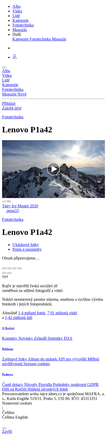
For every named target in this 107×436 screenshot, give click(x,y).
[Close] (4, 428)
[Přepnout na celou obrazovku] (14, 268)
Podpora (7, 374)
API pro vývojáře (73, 359)
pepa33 (12, 210)
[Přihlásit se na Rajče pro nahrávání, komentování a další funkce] (14, 57)
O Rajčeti (8, 328)
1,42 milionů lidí (18, 317)
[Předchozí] (4, 273)
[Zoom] (20, 268)
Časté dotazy (13, 384)
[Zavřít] (4, 268)
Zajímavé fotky (15, 359)
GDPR (93, 384)
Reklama (7, 348)
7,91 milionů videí (62, 313)
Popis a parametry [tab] (27, 249)
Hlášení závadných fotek (48, 389)
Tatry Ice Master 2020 (20, 206)
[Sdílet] (9, 268)
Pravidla (45, 384)
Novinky (26, 338)
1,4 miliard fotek (31, 313)
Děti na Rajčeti (15, 389)
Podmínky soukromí (70, 384)
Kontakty (10, 338)
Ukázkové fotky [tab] (25, 244)
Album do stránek (43, 359)
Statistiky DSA (60, 338)
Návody (31, 384)
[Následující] (9, 273)
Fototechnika (12, 117)
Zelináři (41, 338)
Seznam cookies (36, 364)
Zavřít (7, 431)
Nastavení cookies (17, 403)
